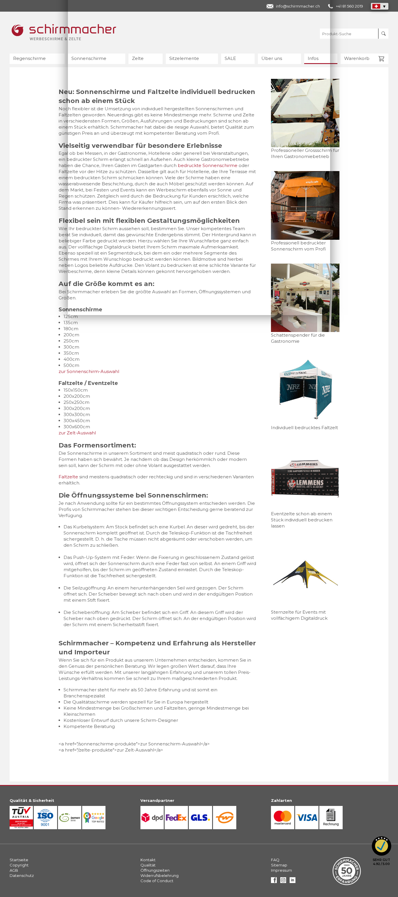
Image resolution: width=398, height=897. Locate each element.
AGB (14, 870)
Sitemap (279, 865)
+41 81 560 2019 (349, 6)
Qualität (148, 865)
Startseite (19, 859)
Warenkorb (356, 58)
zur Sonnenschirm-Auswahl (89, 371)
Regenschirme (29, 58)
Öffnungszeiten (155, 870)
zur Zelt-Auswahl (77, 433)
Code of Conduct (156, 880)
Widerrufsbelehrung (159, 875)
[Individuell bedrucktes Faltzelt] (305, 390)
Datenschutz (22, 875)
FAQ (275, 859)
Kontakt (148, 859)
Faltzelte (68, 476)
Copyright (19, 865)
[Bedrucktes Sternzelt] (305, 575)
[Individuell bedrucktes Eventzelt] (305, 476)
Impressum (281, 870)
